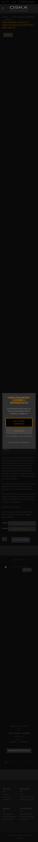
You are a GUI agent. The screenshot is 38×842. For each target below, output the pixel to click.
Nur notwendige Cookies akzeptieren (19, 436)
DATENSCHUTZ (13, 442)
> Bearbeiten (19, 431)
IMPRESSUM (25, 442)
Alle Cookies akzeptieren (18, 422)
